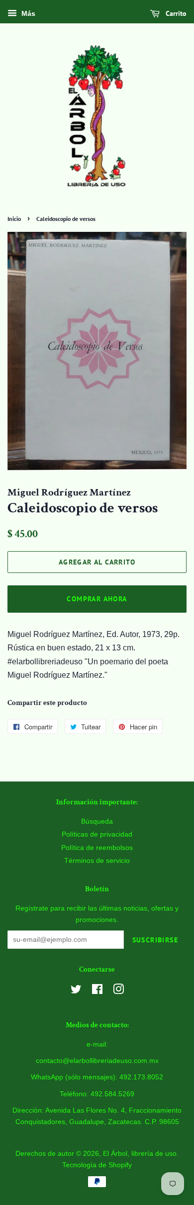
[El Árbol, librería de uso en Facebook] (97, 991)
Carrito (175, 13)
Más (27, 13)
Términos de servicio (97, 860)
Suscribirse (155, 939)
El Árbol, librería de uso (140, 1153)
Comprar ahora (97, 598)
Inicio (14, 218)
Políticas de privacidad (97, 834)
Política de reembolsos (97, 847)
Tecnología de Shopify (97, 1165)
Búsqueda (97, 821)
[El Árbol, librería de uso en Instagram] (118, 991)
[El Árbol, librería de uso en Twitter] (76, 991)
